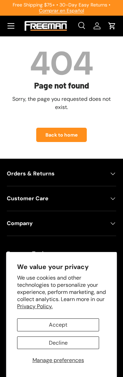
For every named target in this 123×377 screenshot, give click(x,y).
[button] (112, 25)
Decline (58, 342)
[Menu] (10, 25)
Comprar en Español (61, 10)
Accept (58, 324)
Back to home (61, 135)
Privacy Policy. (35, 306)
